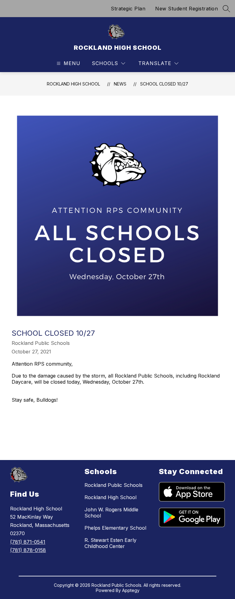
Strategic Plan (128, 8)
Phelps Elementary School (115, 528)
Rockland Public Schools (113, 485)
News (120, 83)
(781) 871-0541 (27, 542)
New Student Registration (186, 8)
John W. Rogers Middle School (111, 512)
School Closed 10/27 (164, 83)
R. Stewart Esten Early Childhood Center (110, 543)
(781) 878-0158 (28, 550)
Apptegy (131, 590)
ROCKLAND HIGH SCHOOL (73, 83)
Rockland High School (110, 497)
